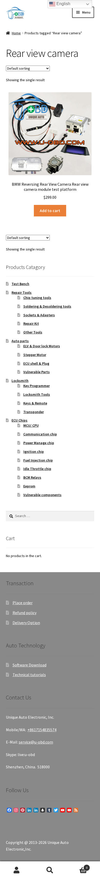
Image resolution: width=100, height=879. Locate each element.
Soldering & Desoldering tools (47, 306)
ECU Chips (19, 420)
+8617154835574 (41, 729)
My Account (16, 870)
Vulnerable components (42, 495)
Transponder (33, 412)
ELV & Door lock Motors (41, 346)
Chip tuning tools (37, 297)
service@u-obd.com (36, 742)
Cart (77, 866)
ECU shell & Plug (36, 363)
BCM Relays (32, 477)
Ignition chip (33, 451)
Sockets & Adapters (39, 315)
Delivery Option (26, 622)
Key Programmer (36, 385)
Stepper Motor (34, 354)
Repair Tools (22, 292)
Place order (23, 602)
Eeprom (29, 486)
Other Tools (32, 332)
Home (16, 33)
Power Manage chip (38, 443)
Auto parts (20, 341)
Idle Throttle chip (37, 468)
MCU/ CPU (31, 425)
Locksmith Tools (36, 394)
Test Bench (20, 283)
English (62, 4)
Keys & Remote (35, 403)
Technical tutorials (29, 674)
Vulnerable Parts (36, 372)
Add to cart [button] (50, 210)
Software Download (29, 664)
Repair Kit (31, 323)
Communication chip (40, 434)
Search (50, 870)
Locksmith (20, 380)
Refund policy (24, 612)
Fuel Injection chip (38, 460)
